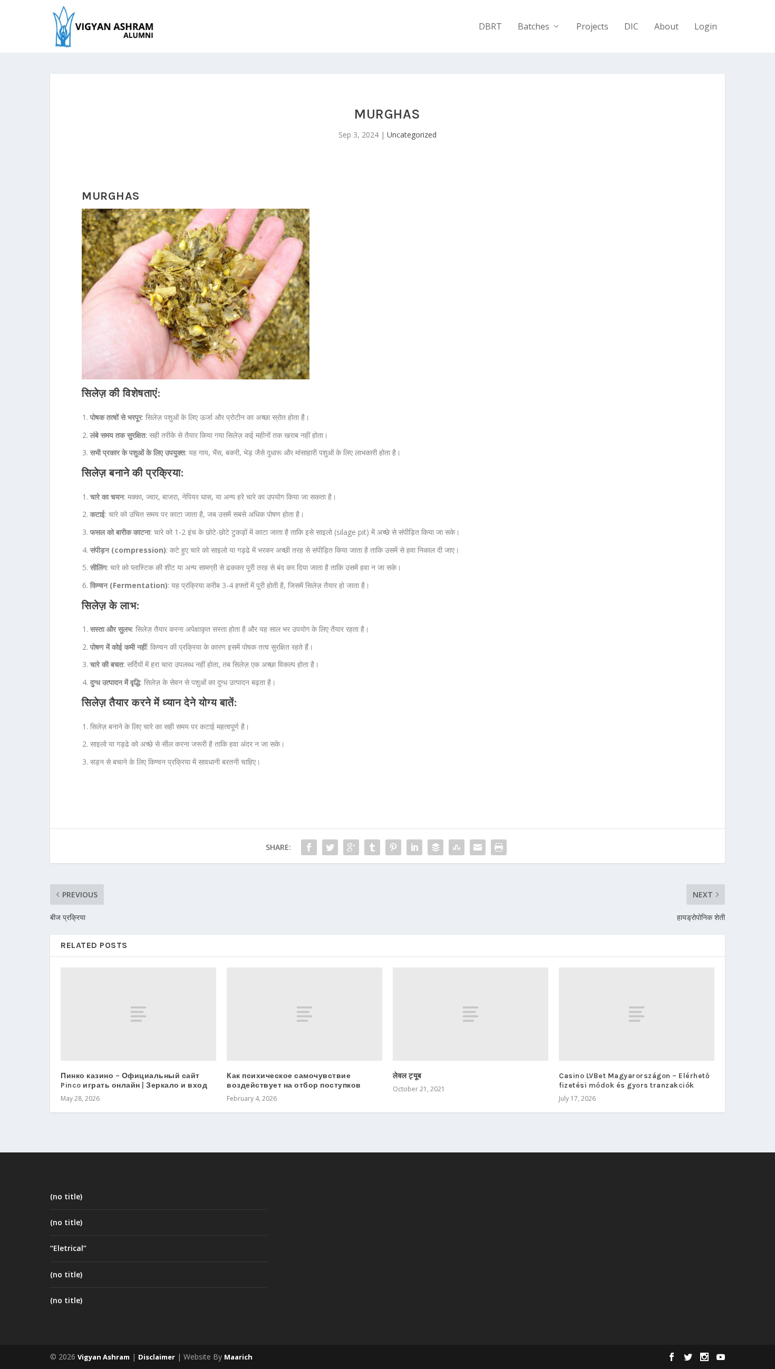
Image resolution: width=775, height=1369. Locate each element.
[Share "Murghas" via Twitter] (330, 847)
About (666, 27)
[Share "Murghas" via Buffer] (435, 847)
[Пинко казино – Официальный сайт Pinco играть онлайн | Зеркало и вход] (138, 1014)
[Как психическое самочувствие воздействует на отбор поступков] (304, 1014)
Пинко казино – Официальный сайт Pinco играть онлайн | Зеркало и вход (134, 1080)
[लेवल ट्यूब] (470, 1014)
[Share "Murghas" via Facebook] (308, 847)
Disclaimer (156, 1357)
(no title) (66, 1196)
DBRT (490, 27)
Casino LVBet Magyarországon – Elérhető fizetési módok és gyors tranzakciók (634, 1080)
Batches (533, 27)
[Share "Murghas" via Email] (477, 847)
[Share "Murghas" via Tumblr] (372, 847)
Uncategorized (412, 135)
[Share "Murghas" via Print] (498, 847)
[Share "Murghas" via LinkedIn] (414, 847)
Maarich (238, 1357)
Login (705, 27)
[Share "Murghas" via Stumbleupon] (456, 847)
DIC (631, 27)
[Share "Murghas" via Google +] (351, 847)
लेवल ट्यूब (407, 1075)
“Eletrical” (68, 1248)
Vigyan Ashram (104, 1357)
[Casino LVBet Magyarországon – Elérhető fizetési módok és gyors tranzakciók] (636, 1014)
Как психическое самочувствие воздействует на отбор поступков (294, 1080)
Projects (592, 27)
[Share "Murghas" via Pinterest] (393, 847)
